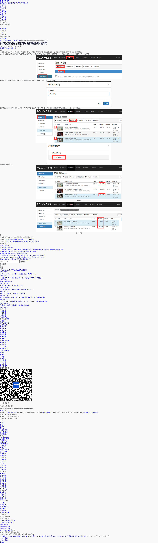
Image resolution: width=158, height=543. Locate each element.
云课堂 (2, 321)
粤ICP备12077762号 (22, 536)
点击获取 (29, 237)
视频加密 (3, 331)
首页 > (2, 40)
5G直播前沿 (4, 507)
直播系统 (87, 412)
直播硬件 (3, 455)
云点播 (2, 354)
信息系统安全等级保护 (36, 536)
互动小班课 (4, 448)
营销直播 (3, 477)
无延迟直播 (4, 3)
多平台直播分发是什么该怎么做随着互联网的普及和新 (18, 251)
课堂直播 (3, 362)
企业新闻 (3, 505)
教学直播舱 (4, 432)
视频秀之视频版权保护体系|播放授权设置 (14, 253)
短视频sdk (3, 446)
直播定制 (3, 453)
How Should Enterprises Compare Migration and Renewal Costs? (22, 255)
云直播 (2, 424)
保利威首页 (11, 3)
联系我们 (3, 508)
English (2, 542)
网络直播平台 (4, 366)
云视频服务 (4, 325)
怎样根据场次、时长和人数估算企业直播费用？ (16, 259)
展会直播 (3, 479)
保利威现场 (4, 434)
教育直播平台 (4, 323)
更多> (8, 319)
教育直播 (3, 364)
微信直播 (3, 344)
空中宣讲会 (4, 489)
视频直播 (3, 334)
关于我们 (3, 503)
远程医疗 (3, 469)
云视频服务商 (4, 340)
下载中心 (3, 495)
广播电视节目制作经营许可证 (76, 536)
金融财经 (3, 461)
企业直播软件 (4, 350)
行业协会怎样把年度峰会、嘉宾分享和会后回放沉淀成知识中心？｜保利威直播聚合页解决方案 (31, 249)
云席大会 (3, 483)
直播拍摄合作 (4, 512)
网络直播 (3, 342)
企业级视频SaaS (11, 412)
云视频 (2, 48)
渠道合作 (3, 510)
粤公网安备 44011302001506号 (55, 536)
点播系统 (95, 412)
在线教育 (3, 333)
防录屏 (2, 338)
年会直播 (3, 485)
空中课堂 (3, 346)
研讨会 (2, 428)
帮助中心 (25, 3)
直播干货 (3, 499)
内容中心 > (8, 40)
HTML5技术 (4, 444)
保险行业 (3, 467)
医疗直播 (3, 329)
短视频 (2, 358)
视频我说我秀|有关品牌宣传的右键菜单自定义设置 (22, 241)
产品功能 (19, 3)
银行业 (2, 463)
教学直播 (3, 336)
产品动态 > (16, 40)
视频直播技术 (47, 412)
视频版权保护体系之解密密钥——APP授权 (19, 239)
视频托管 (13, 48)
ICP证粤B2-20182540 (7, 536)
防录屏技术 (4, 452)
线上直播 (3, 360)
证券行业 (3, 465)
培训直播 (3, 475)
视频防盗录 (4, 348)
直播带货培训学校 (6, 245)
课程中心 (3, 497)
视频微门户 (4, 440)
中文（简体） (4, 540)
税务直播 (3, 487)
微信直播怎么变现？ (7, 247)
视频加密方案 (4, 450)
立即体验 (3, 410)
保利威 (7, 48)
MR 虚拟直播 (4, 438)
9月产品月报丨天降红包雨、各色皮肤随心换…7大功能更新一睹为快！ (23, 257)
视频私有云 (4, 430)
